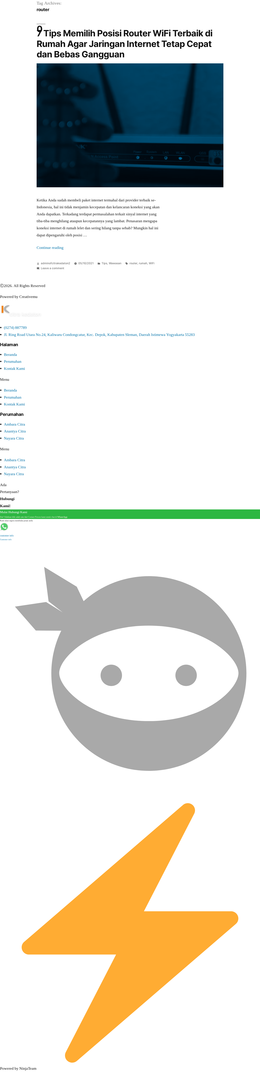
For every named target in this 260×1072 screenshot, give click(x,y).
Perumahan (12, 361)
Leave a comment (52, 268)
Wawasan (115, 263)
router (133, 263)
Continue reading (50, 247)
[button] (130, 379)
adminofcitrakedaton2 (55, 263)
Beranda (10, 354)
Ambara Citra (14, 424)
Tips (104, 263)
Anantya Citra (15, 431)
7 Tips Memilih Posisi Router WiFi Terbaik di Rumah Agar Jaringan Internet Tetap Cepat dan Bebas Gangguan (124, 43)
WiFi (151, 263)
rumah (143, 263)
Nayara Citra (14, 438)
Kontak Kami (14, 368)
